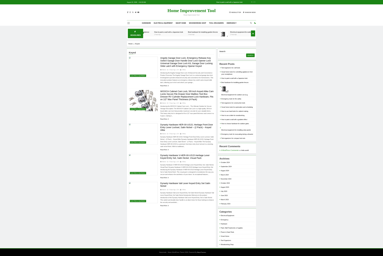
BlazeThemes (201, 252)
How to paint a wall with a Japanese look (229, 2)
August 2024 (225, 170)
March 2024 (225, 175)
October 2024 (225, 162)
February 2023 (225, 204)
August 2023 (225, 187)
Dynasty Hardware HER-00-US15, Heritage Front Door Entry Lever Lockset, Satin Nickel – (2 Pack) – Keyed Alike (186, 127)
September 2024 (226, 166)
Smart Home (181, 23)
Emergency (231, 23)
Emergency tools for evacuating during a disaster (237, 134)
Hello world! (245, 150)
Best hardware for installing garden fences (191, 32)
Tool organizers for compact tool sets (233, 138)
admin (164, 69)
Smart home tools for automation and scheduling (237, 107)
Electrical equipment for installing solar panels (236, 130)
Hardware (146, 23)
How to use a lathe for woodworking (232, 115)
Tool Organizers (216, 23)
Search (222, 51)
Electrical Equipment (163, 23)
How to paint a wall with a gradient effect (234, 119)
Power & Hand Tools (227, 232)
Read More (163, 85)
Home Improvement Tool (191, 10)
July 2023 (224, 191)
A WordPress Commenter (230, 150)
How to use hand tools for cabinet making (234, 111)
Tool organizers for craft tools (230, 68)
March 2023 (225, 199)
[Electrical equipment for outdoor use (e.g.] (212, 34)
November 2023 (226, 179)
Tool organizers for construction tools (233, 103)
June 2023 (224, 195)
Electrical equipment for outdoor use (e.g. (232, 32)
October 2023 (225, 183)
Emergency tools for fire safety (231, 99)
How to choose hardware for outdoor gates (235, 123)
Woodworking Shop (197, 23)
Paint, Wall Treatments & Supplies (232, 228)
